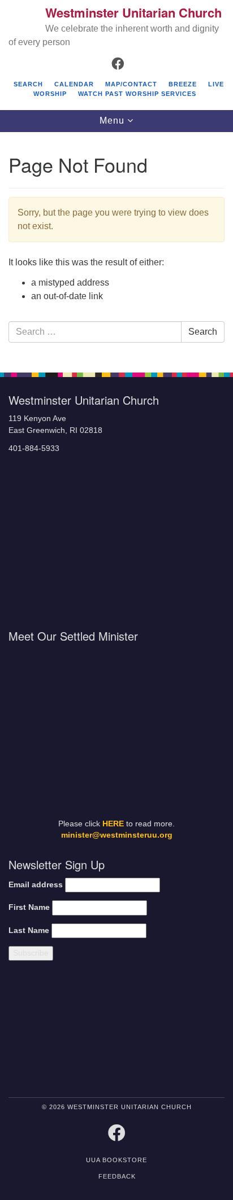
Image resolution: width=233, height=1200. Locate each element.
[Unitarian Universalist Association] (59, 1031)
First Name (29, 907)
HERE (113, 824)
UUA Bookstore (116, 1160)
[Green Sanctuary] (198, 1031)
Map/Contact (131, 84)
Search (28, 84)
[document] (116, 246)
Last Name (28, 930)
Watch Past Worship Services (137, 93)
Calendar (74, 84)
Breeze (183, 84)
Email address (35, 885)
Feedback (117, 1176)
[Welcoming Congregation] (145, 1031)
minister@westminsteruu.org (116, 835)
